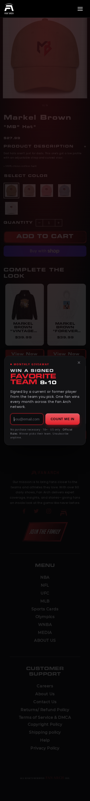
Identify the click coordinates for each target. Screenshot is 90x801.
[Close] (79, 363)
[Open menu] (80, 8)
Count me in (62, 419)
